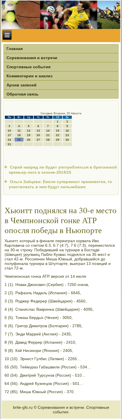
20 (38, 135)
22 (57, 135)
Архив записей (22, 85)
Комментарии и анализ (29, 76)
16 (67, 130)
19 (28, 135)
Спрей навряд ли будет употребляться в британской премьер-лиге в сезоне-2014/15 (63, 170)
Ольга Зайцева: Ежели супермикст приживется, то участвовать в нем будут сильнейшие (60, 184)
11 (19, 130)
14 (48, 130)
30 (67, 139)
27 (38, 139)
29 (57, 139)
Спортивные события (29, 67)
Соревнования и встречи (32, 57)
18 (19, 135)
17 (9, 135)
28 (48, 139)
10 (9, 130)
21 (48, 135)
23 (67, 135)
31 (9, 144)
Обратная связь (23, 94)
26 (28, 139)
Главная (15, 48)
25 (19, 139)
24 (9, 139)
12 (28, 130)
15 (57, 130)
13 (38, 130)
